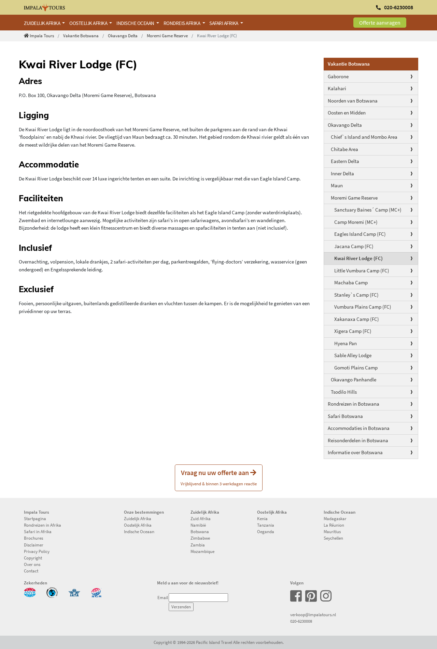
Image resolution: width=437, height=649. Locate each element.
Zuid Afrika (201, 518)
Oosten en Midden (347, 112)
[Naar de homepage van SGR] (96, 591)
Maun (337, 185)
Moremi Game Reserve (167, 35)
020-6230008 (301, 621)
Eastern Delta (345, 161)
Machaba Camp (351, 282)
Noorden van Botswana (353, 100)
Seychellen (333, 538)
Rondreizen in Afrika (42, 525)
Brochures (33, 538)
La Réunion (334, 525)
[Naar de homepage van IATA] (74, 591)
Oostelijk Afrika (138, 525)
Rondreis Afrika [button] (182, 23)
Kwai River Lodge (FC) (358, 258)
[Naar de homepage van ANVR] (30, 591)
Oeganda (265, 531)
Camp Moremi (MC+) (356, 222)
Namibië (198, 525)
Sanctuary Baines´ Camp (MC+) (367, 209)
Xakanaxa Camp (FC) (356, 319)
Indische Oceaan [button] (135, 23)
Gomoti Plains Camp (356, 367)
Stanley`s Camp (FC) (356, 295)
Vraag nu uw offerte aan (219, 477)
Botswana (200, 531)
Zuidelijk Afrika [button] (42, 23)
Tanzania (265, 525)
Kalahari (337, 88)
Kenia (262, 518)
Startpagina (35, 518)
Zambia (198, 544)
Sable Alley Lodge (352, 355)
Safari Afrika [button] (224, 23)
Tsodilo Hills (344, 392)
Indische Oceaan (139, 531)
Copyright (33, 557)
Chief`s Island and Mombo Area (364, 137)
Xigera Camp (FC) (352, 331)
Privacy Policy (37, 551)
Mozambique (202, 551)
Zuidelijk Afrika (137, 518)
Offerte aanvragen (379, 22)
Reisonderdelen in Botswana (358, 440)
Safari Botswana (345, 416)
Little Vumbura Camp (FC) (361, 270)
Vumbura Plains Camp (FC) (362, 306)
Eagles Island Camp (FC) (360, 234)
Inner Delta (342, 173)
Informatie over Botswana (355, 452)
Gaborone (338, 76)
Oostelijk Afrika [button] (88, 23)
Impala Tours (42, 35)
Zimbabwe (200, 538)
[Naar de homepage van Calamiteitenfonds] (52, 591)
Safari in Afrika (38, 531)
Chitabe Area (344, 149)
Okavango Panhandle (353, 379)
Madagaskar (335, 518)
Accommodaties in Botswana (359, 428)
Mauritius (332, 531)
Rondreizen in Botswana (353, 404)
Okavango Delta (123, 35)
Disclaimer (33, 544)
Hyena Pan (345, 343)
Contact (31, 570)
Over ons (32, 564)
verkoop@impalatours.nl (313, 614)
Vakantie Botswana (81, 35)
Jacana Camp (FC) (353, 246)
